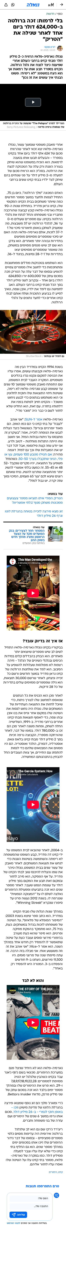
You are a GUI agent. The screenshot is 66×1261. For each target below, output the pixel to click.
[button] (51, 4)
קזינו (60, 1172)
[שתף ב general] (6, 5)
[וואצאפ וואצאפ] (13, 4)
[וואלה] (33, 4)
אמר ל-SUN (33, 419)
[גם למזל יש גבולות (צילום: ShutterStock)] (33, 335)
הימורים (53, 1172)
